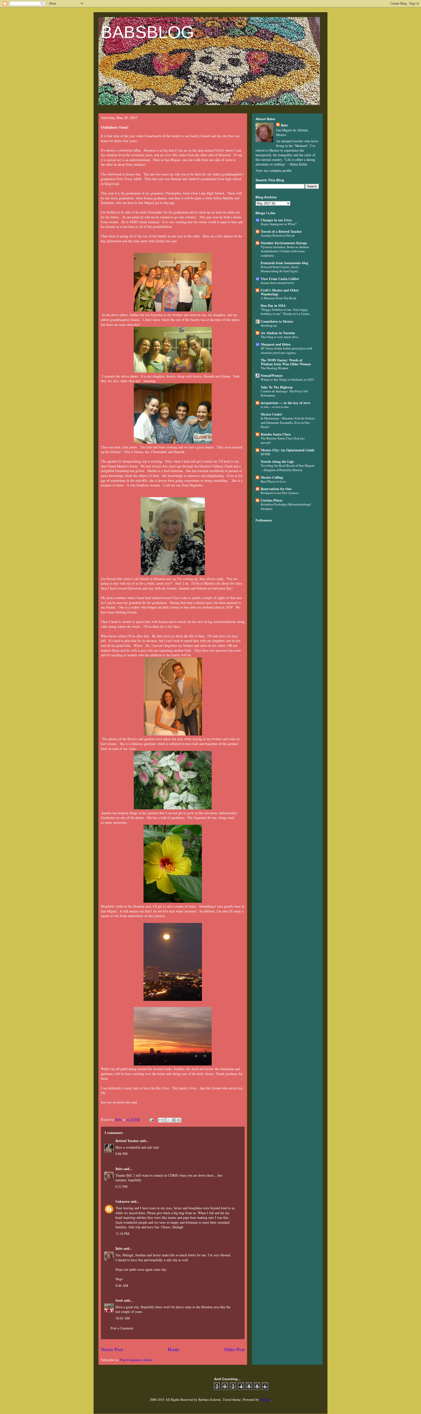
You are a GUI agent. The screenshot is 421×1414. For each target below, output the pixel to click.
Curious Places (271, 500)
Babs (119, 1168)
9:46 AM (121, 1285)
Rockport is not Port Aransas (279, 493)
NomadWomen (272, 375)
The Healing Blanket (274, 368)
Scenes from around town (277, 283)
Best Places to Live (273, 481)
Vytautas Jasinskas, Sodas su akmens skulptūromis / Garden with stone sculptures (285, 251)
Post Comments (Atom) (136, 1359)
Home (173, 1349)
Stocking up (269, 325)
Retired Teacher (127, 1140)
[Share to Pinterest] (178, 1120)
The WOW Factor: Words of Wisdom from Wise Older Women (286, 362)
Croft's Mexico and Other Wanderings (280, 292)
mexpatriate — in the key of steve (285, 402)
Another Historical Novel (278, 235)
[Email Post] (151, 1119)
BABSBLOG (147, 32)
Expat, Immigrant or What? (279, 224)
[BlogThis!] (165, 1120)
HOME (265, 454)
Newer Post (112, 1349)
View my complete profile (274, 170)
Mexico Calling (272, 477)
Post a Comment (122, 1328)
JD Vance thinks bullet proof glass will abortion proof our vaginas (286, 350)
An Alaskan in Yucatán (278, 332)
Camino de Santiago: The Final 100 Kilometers (284, 393)
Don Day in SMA (273, 305)
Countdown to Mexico (277, 321)
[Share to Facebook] (174, 1120)
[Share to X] (169, 1120)
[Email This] (160, 1120)
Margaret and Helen (276, 344)
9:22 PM (121, 1186)
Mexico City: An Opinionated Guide (288, 450)
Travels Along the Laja (277, 461)
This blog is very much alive (279, 337)
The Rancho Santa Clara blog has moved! (283, 440)
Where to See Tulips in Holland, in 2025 (287, 379)
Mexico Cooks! (271, 414)
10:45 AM (122, 1318)
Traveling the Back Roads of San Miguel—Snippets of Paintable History (287, 467)
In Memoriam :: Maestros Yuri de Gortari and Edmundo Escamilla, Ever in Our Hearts (288, 422)
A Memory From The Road (278, 298)
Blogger (265, 1399)
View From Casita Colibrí (280, 278)
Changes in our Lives (276, 220)
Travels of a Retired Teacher (281, 231)
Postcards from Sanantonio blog (284, 262)
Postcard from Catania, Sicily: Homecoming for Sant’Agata (280, 269)
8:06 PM (121, 1153)
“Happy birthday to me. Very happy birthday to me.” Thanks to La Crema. (285, 311)
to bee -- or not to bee (275, 407)
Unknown (122, 1201)
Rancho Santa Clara (276, 434)
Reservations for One (276, 488)
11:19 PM (122, 1233)
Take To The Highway (277, 387)
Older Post (234, 1349)
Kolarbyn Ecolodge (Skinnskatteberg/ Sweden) (286, 506)
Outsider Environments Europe (284, 242)
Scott (119, 1300)
